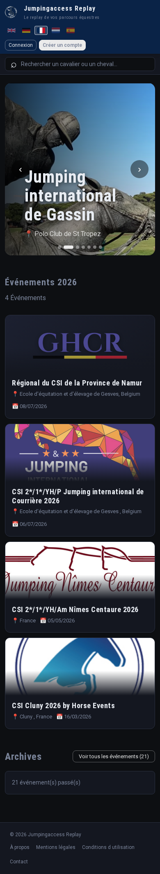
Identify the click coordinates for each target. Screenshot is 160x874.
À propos (20, 847)
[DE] (26, 30)
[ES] (70, 30)
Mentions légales (55, 847)
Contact (19, 862)
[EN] (11, 30)
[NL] (55, 30)
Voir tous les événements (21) (114, 756)
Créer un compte (62, 45)
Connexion (21, 45)
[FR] (41, 30)
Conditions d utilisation (108, 847)
